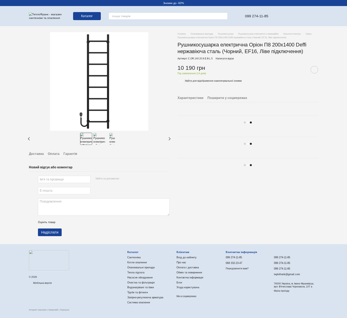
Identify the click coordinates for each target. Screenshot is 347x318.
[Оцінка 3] (75, 222)
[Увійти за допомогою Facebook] (123, 178)
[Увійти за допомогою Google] (130, 178)
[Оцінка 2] (68, 222)
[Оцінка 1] (62, 222)
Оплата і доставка (188, 267)
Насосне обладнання (140, 277)
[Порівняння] (294, 16)
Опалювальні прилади (141, 267)
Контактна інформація (190, 277)
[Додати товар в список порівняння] (303, 69)
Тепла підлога (135, 272)
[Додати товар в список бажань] (314, 69)
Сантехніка (134, 257)
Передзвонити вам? (237, 268)
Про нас (181, 262)
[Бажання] (283, 16)
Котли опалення (137, 262)
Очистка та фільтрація (141, 282)
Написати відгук (225, 58)
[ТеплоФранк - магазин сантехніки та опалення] (49, 260)
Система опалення (138, 302)
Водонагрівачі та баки (140, 287)
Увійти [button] (188, 80)
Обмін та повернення (189, 272)
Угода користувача (188, 287)
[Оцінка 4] (81, 222)
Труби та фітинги (137, 292)
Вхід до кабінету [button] (187, 257)
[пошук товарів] (224, 16)
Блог (179, 282)
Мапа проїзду (281, 290)
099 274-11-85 (256, 16)
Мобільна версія (42, 283)
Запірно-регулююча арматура (145, 297)
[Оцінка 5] (88, 222)
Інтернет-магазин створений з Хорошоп (49, 310)
